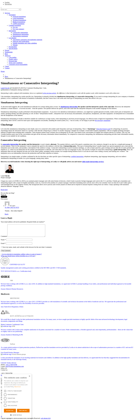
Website (15, 45)
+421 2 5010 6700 (11, 364)
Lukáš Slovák (5, 88)
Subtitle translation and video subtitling (25, 43)
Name (3, 240)
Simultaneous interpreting (21, 34)
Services (7, 13)
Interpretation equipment (20, 36)
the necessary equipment (102, 120)
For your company (18, 29)
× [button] (29, 376)
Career (7, 66)
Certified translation (15, 25)
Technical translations (19, 20)
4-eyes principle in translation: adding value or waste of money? (22, 254)
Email (3, 243)
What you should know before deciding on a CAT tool (18, 256)
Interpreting (12, 31)
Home (3, 71)
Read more (4, 190)
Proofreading (13, 47)
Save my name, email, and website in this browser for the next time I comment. (27, 247)
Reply (6, 214)
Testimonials (9, 52)
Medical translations (19, 22)
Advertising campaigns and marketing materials (27, 39)
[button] (17, 415)
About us (7, 55)
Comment (4, 236)
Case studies (12, 57)
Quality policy (13, 59)
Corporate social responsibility (18, 64)
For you (15, 27)
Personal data (13, 61)
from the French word (103, 129)
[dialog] (17, 396)
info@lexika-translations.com (14, 366)
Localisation (12, 38)
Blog (6, 54)
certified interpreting (77, 156)
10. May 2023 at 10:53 (12, 207)
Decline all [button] (23, 410)
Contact (7, 68)
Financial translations (19, 16)
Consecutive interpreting (20, 32)
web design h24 (46, 418)
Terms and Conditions (15, 63)
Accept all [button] (10, 410)
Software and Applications (21, 41)
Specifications (13, 48)
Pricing (7, 50)
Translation (12, 15)
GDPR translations (18, 23)
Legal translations (18, 18)
